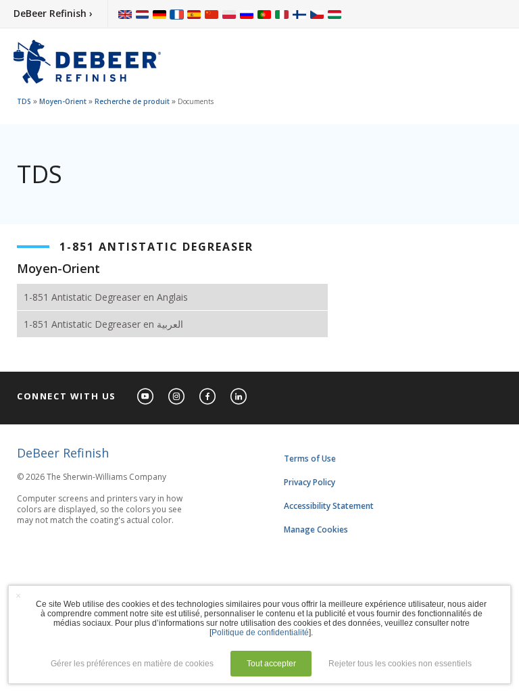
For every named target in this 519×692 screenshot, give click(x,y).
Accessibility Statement (329, 506)
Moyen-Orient (62, 101)
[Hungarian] (334, 14)
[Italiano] (281, 14)
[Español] (194, 14)
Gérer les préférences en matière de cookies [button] (132, 663)
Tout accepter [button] (271, 663)
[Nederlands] (142, 14)
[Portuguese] (264, 14)
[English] (125, 14)
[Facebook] (208, 397)
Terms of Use (310, 458)
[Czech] (317, 14)
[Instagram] (177, 397)
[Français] (177, 14)
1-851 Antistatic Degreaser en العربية (103, 324)
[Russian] (246, 14)
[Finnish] (299, 14)
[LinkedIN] (239, 397)
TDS (24, 101)
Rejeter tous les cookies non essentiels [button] (400, 663)
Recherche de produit (132, 101)
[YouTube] (146, 397)
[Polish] (229, 14)
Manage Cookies (316, 529)
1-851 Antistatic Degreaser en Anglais (106, 297)
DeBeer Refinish (63, 453)
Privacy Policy (309, 482)
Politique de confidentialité (260, 632)
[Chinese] (211, 14)
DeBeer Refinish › (53, 13)
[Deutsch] (159, 14)
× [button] (18, 595)
